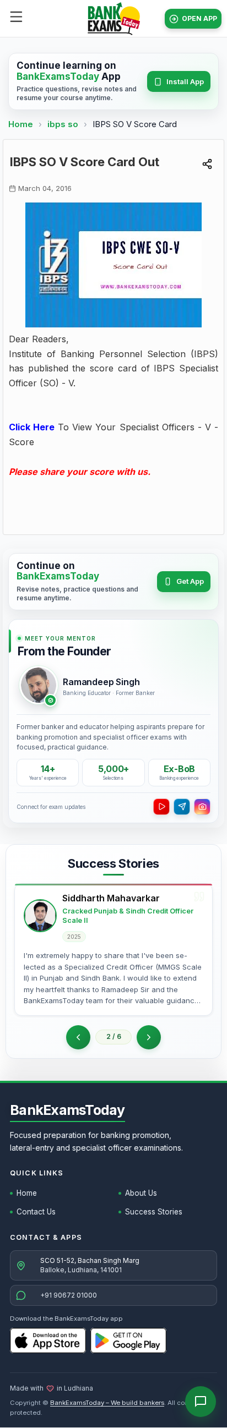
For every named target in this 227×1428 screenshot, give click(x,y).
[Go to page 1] (78, 1037)
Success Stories (153, 1211)
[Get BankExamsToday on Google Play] (128, 1340)
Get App (190, 581)
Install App (185, 81)
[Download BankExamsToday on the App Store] (48, 1340)
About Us (141, 1193)
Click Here (32, 427)
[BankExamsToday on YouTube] (161, 806)
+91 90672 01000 (68, 1295)
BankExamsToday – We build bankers (107, 1403)
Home (20, 124)
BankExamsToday (67, 1110)
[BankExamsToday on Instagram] (202, 806)
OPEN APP (199, 18)
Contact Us (36, 1211)
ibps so (63, 124)
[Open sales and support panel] (200, 1401)
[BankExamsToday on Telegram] (182, 806)
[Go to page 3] (149, 1037)
